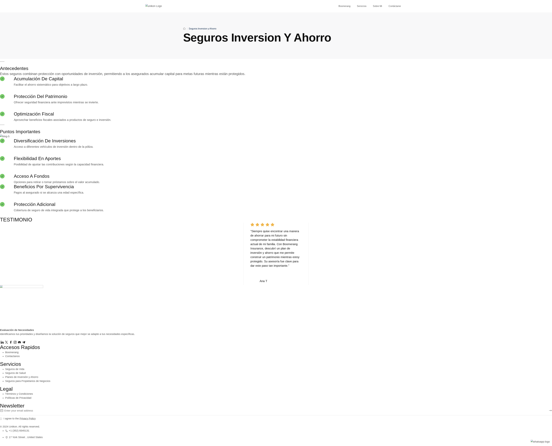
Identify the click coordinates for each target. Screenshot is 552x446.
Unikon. (13, 426)
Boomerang (344, 6)
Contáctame (395, 6)
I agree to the (20, 418)
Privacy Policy (28, 418)
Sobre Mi (377, 6)
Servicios (361, 6)
